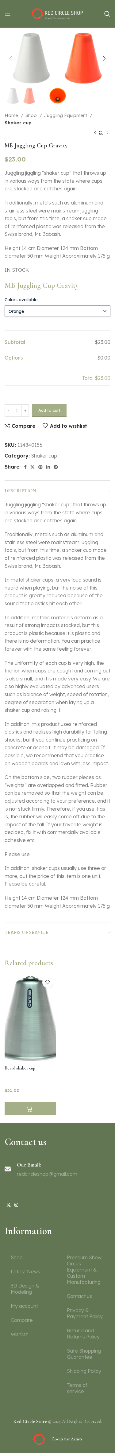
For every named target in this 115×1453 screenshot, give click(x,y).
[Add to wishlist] (47, 982)
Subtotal (15, 342)
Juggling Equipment (66, 115)
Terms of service (77, 1388)
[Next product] (107, 133)
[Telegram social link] (56, 467)
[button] (30, 1108)
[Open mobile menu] (8, 14)
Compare (22, 1320)
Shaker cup (18, 123)
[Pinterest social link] (40, 467)
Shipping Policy (84, 1371)
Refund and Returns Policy (83, 1333)
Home (12, 115)
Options (14, 358)
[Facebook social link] (25, 467)
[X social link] (32, 467)
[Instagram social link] (16, 1205)
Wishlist (19, 1334)
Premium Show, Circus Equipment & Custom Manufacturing (84, 1269)
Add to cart (49, 410)
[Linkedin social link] (48, 467)
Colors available (21, 299)
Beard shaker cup (20, 1068)
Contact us (79, 1296)
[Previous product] (95, 133)
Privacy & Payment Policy (85, 1313)
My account (24, 1306)
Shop (31, 115)
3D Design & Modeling (25, 1289)
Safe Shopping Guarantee (84, 1354)
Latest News (25, 1271)
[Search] (107, 14)
